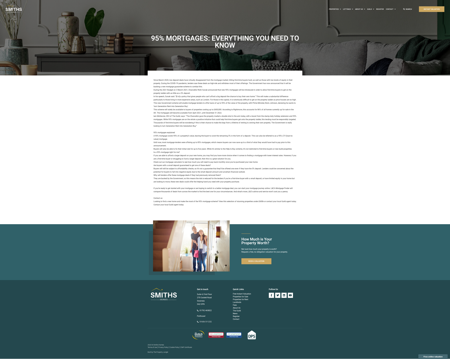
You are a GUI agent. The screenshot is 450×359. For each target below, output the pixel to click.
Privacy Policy (163, 347)
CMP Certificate (186, 347)
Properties (334, 9)
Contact (389, 9)
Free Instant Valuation (242, 294)
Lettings (347, 9)
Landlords (237, 302)
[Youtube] (290, 295)
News (235, 313)
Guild (369, 9)
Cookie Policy (174, 347)
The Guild (237, 311)
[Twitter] (277, 295)
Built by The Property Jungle (158, 352)
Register (380, 9)
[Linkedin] (284, 295)
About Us (359, 9)
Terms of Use (152, 347)
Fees (235, 305)
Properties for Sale (240, 297)
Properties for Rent (240, 299)
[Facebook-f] (271, 295)
